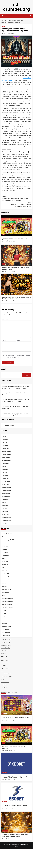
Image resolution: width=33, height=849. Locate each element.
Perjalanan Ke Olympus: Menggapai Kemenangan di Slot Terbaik (20, 204)
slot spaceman (5, 662)
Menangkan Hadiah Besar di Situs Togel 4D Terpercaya (13, 393)
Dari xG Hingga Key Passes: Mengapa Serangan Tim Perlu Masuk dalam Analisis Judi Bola (16, 400)
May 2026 (4, 442)
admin (4, 33)
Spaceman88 (5, 629)
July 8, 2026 (9, 808)
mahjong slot (5, 549)
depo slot (3, 653)
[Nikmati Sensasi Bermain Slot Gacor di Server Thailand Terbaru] (16, 255)
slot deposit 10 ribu (6, 639)
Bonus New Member (7, 533)
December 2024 (6, 487)
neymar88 (5, 552)
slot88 (4, 617)
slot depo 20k (5, 580)
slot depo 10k (5, 577)
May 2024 (4, 508)
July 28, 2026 (9, 241)
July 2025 (4, 466)
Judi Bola (4, 543)
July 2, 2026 (9, 838)
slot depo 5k (5, 583)
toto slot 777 (4, 650)
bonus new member (6, 645)
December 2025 (6, 451)
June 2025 (5, 469)
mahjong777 (4, 656)
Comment (5, 319)
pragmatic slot (5, 682)
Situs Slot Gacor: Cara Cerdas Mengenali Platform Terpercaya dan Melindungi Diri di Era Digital (15, 387)
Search (3, 369)
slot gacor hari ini (6, 589)
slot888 (4, 620)
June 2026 (5, 439)
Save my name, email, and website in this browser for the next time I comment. (17, 356)
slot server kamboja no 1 (8, 601)
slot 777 (4, 570)
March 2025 (5, 478)
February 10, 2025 (11, 33)
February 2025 (6, 481)
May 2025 (4, 472)
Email (19, 340)
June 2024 (5, 505)
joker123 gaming (5, 648)
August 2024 (5, 499)
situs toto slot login (6, 673)
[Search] (30, 16)
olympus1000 (5, 555)
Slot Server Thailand (7, 607)
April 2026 (5, 445)
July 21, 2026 (9, 779)
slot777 (4, 610)
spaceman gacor (6, 626)
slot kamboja (5, 592)
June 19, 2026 (10, 271)
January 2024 (5, 514)
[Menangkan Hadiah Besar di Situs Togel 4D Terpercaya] (16, 225)
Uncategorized (6, 635)
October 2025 (6, 457)
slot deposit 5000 (5, 642)
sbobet (4, 558)
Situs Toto (5, 564)
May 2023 (4, 523)
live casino (5, 546)
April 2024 (5, 511)
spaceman (5, 623)
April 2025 (5, 475)
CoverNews (23, 844)
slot (2, 671)
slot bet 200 (5, 573)
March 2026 (5, 448)
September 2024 (6, 496)
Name (4, 340)
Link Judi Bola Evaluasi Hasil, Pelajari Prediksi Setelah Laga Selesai (16, 407)
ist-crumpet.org (16, 7)
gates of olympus (5, 668)
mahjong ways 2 (5, 660)
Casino (4, 536)
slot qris (4, 595)
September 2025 (6, 460)
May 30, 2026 (9, 300)
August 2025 (5, 463)
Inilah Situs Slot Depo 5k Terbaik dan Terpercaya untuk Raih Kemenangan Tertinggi (15, 414)
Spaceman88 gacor (7, 632)
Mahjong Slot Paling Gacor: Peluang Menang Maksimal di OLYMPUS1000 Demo (15, 198)
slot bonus (3, 665)
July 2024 (4, 502)
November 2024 (6, 490)
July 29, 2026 (9, 720)
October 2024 (6, 493)
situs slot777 (5, 561)
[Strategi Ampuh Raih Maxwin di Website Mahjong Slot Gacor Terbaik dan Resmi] (16, 284)
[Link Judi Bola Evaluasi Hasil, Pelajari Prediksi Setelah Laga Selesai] (16, 793)
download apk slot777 (8, 540)
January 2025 (5, 484)
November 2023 (6, 520)
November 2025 (6, 454)
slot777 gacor (6, 614)
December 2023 (6, 517)
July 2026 (4, 436)
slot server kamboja (7, 598)
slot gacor (5, 586)
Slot (3, 26)
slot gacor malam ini (6, 676)
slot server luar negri (7, 604)
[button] (2, 16)
